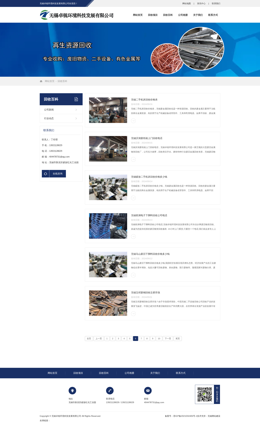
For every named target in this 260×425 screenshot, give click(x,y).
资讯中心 (201, 3)
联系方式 (181, 373)
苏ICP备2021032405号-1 (185, 416)
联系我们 (216, 3)
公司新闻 (49, 109)
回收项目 (78, 373)
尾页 (178, 338)
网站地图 (186, 3)
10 (159, 338)
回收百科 (62, 81)
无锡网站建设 (214, 416)
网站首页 (49, 81)
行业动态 (49, 118)
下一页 (168, 338)
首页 (89, 338)
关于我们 (155, 373)
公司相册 (129, 373)
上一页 (99, 338)
